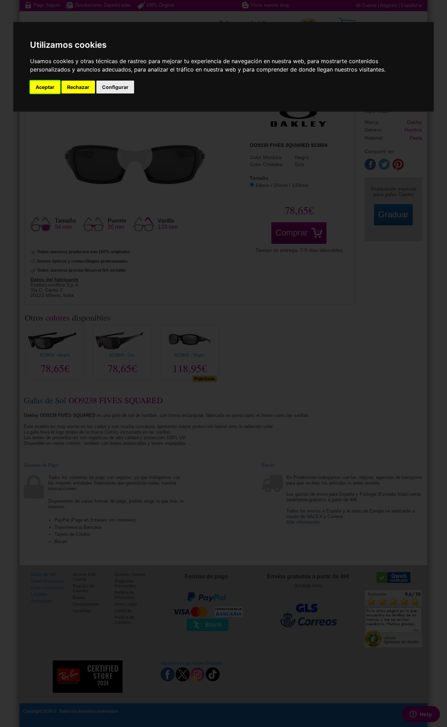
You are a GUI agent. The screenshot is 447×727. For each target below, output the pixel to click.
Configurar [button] (115, 87)
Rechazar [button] (78, 87)
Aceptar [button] (45, 87)
